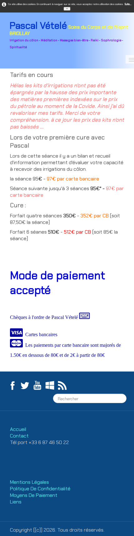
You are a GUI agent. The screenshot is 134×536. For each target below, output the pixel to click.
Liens (16, 501)
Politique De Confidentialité (41, 488)
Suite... (128, 4)
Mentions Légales (30, 482)
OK (67, 8)
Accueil (18, 429)
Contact (19, 435)
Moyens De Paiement (33, 495)
